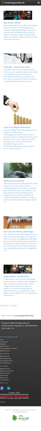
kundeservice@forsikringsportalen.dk (15, 323)
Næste (14, 306)
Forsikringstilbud (4, 380)
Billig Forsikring (6, 316)
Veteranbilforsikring (5, 363)
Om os (1, 339)
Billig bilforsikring (4, 356)
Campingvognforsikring (6, 361)
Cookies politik (4, 342)
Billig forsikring (4, 377)
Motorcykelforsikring (5, 358)
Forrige (2, 306)
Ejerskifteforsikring (5, 373)
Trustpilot (2, 402)
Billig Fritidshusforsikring (6, 371)
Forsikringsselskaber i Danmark (8, 348)
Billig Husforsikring (5, 368)
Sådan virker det (4, 346)
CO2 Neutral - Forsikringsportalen (20, 418)
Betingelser (3, 344)
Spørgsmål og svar (5, 350)
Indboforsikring (4, 375)
